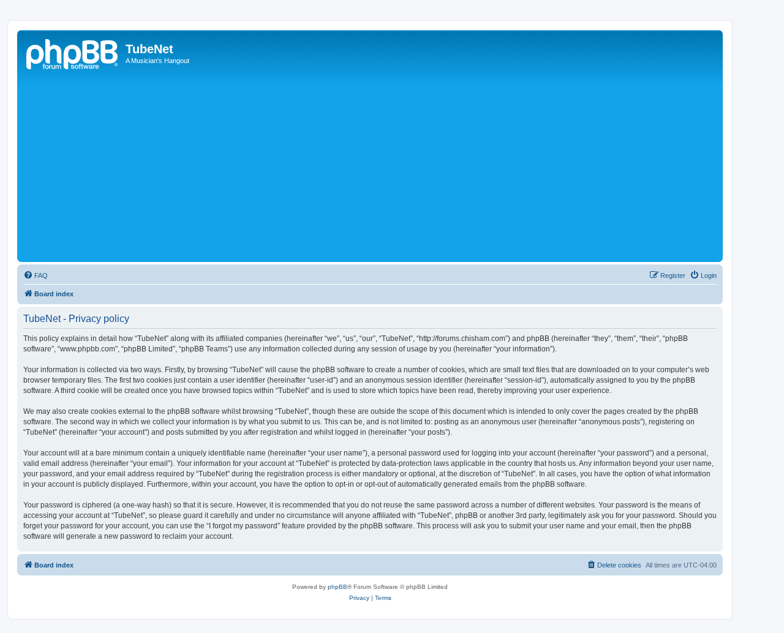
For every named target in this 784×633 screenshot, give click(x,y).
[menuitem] (35, 275)
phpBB (337, 586)
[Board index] (73, 52)
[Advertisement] (387, 167)
